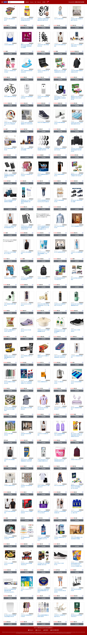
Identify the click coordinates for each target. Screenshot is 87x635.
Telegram (31, 630)
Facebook (39, 630)
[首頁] (2, 2)
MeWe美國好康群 (55, 630)
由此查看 (10, 27)
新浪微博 (46, 630)
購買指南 (14, 17)
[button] (5, 2)
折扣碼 (43, 2)
